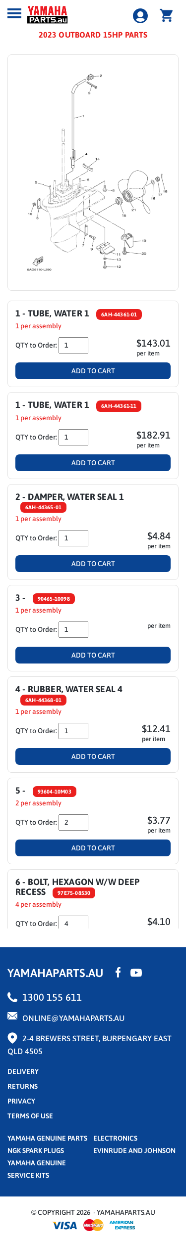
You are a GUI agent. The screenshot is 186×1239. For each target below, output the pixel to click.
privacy (21, 1101)
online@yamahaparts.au (73, 1018)
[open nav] (14, 13)
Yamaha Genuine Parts (47, 1138)
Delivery (23, 1071)
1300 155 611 (52, 997)
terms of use (30, 1116)
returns (22, 1086)
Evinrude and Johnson (134, 1150)
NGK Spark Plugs (35, 1150)
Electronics (115, 1138)
